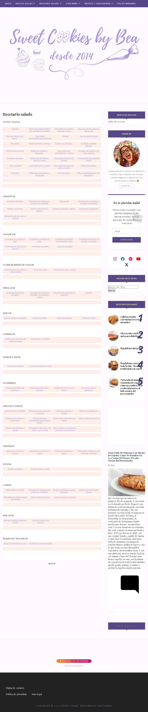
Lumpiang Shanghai (15, 201)
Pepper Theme (69, 706)
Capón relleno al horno (40, 497)
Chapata (15, 129)
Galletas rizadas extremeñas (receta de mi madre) (131, 319)
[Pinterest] (130, 259)
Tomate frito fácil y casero (65, 269)
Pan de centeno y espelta (39, 143)
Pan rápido (15, 143)
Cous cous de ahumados (15, 411)
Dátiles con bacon (15, 208)
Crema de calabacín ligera (40, 366)
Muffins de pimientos (64, 143)
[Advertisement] (126, 425)
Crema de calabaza (15, 366)
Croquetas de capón (40, 246)
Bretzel (65, 136)
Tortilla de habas (89, 318)
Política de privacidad (16, 694)
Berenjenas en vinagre (40, 339)
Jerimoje (88, 293)
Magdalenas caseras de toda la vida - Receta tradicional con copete (131, 366)
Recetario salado (49, 3)
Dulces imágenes (126, 3)
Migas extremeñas (88, 165)
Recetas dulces (24, 3)
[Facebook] (123, 259)
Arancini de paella (65, 246)
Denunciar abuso (126, 626)
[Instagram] (115, 259)
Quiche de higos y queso (39, 165)
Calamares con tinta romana (40, 543)
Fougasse (15, 173)
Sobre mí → (126, 186)
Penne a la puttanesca (88, 411)
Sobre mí (9, 11)
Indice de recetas (116, 121)
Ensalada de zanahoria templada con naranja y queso (39, 295)
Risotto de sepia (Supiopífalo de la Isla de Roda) (39, 420)
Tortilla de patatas (64, 318)
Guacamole (64, 201)
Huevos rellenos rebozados (15, 318)
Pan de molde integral (89, 136)
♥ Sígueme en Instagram (74, 661)
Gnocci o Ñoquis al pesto (88, 418)
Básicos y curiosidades (98, 3)
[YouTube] (138, 259)
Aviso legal (37, 694)
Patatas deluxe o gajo (40, 469)
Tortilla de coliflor (40, 318)
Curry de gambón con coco (15, 543)
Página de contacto (15, 687)
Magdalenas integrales (131, 348)
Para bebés (72, 3)
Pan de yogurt (64, 173)
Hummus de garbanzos (88, 208)
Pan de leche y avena (15, 151)
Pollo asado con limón (15, 490)
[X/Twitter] (127, 265)
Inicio (8, 3)
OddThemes (104, 706)
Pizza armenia (15, 165)
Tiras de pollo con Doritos (65, 497)
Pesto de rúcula (40, 269)
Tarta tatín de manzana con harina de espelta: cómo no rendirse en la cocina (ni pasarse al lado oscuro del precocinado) (131, 387)
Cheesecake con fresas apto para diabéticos (131, 334)
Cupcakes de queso (15, 158)
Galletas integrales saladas (63, 208)
